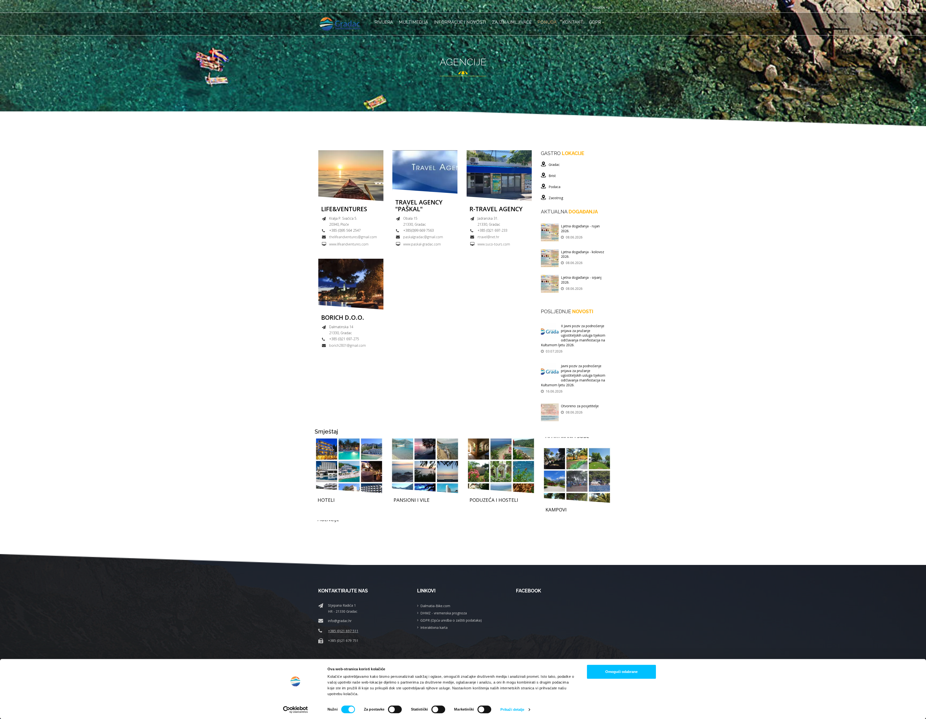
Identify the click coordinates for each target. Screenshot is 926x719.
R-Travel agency (496, 209)
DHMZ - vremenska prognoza (443, 613)
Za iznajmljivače (512, 22)
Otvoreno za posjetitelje (580, 406)
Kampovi (556, 509)
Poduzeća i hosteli (494, 500)
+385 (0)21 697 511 (343, 631)
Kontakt (572, 22)
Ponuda (547, 22)
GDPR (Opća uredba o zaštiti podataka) (451, 620)
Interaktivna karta (434, 627)
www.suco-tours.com (493, 244)
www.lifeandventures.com (348, 244)
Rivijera (383, 22)
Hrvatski (598, 7)
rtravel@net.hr (488, 237)
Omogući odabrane (621, 672)
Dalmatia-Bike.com (435, 606)
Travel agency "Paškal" (419, 205)
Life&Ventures (344, 209)
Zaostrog (556, 198)
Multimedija (413, 22)
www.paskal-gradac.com (422, 244)
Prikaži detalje (512, 709)
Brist (552, 175)
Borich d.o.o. (342, 317)
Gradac (554, 164)
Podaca (554, 186)
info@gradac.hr (340, 620)
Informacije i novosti (460, 22)
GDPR (595, 22)
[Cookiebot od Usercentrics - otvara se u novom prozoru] (295, 709)
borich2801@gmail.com (347, 345)
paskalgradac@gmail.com (423, 237)
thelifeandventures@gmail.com (353, 237)
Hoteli (326, 500)
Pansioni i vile (411, 500)
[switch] (395, 709)
